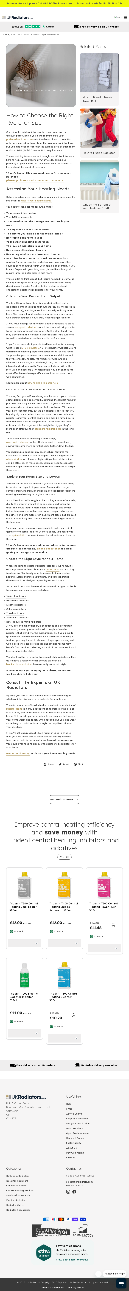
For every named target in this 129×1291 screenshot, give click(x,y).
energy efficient (21, 250)
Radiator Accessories (18, 1210)
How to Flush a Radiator (99, 152)
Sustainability (73, 1143)
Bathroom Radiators (17, 1176)
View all (64, 857)
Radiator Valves (15, 1205)
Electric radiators (16, 604)
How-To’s (16, 34)
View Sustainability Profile (72, 1259)
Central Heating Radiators (21, 1190)
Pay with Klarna (75, 1152)
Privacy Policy (76, 1287)
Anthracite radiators (17, 617)
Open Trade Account (78, 1133)
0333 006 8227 (74, 1185)
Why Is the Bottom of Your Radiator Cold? (97, 206)
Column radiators (16, 609)
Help (68, 1104)
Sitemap (71, 1157)
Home (6, 34)
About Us (71, 1147)
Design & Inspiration (78, 1123)
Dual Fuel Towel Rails (18, 1195)
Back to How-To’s (67, 799)
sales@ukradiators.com (79, 1181)
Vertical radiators (16, 596)
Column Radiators (16, 1185)
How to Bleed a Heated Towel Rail (98, 99)
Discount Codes (75, 1138)
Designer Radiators (17, 1180)
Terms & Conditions (53, 1287)
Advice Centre (74, 1113)
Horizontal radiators (17, 600)
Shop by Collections (77, 1118)
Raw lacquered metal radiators (23, 621)
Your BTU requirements (19, 217)
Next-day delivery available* (99, 26)
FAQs (69, 1108)
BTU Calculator (74, 1128)
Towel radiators (15, 613)
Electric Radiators (16, 1200)
